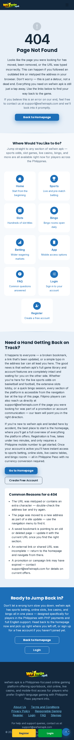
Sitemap (56, 715)
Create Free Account (23, 480)
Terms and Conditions (45, 707)
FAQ (43, 715)
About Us (19, 707)
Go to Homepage (21, 471)
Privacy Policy (20, 711)
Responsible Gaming (48, 711)
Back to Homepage (37, 117)
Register (18, 715)
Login (37, 650)
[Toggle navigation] (67, 5)
